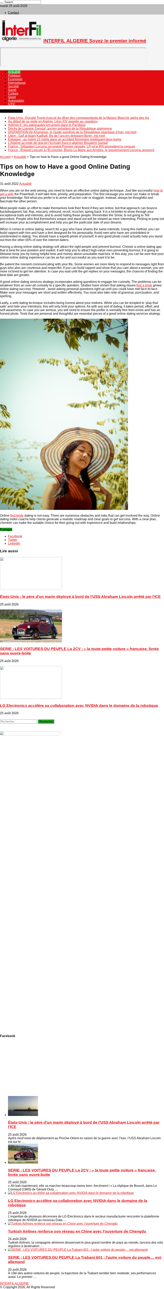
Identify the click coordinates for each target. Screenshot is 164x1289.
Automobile (16, 100)
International (17, 82)
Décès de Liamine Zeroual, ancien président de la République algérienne (60, 128)
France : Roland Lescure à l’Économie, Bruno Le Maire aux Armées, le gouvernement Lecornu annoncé (81, 150)
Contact (13, 12)
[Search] (1, 3)
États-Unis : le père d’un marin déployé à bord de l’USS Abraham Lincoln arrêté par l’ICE (80, 597)
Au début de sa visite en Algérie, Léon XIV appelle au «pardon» (53, 121)
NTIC (12, 104)
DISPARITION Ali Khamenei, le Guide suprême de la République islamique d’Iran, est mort (72, 132)
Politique (14, 75)
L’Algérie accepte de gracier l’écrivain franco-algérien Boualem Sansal (58, 143)
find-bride (17, 515)
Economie (15, 79)
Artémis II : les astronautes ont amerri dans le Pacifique (47, 125)
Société (13, 86)
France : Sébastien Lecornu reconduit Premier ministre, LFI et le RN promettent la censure (71, 146)
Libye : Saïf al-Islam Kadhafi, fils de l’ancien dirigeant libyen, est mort (56, 135)
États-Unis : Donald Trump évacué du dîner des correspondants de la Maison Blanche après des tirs (78, 117)
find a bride (144, 285)
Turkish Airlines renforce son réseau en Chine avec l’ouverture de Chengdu (77, 1231)
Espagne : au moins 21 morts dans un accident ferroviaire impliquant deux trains (64, 139)
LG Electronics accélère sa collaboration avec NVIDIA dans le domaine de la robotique (79, 705)
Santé (12, 90)
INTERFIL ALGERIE (14, 1283)
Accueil (5, 157)
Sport (12, 97)
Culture (13, 93)
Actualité (14, 72)
